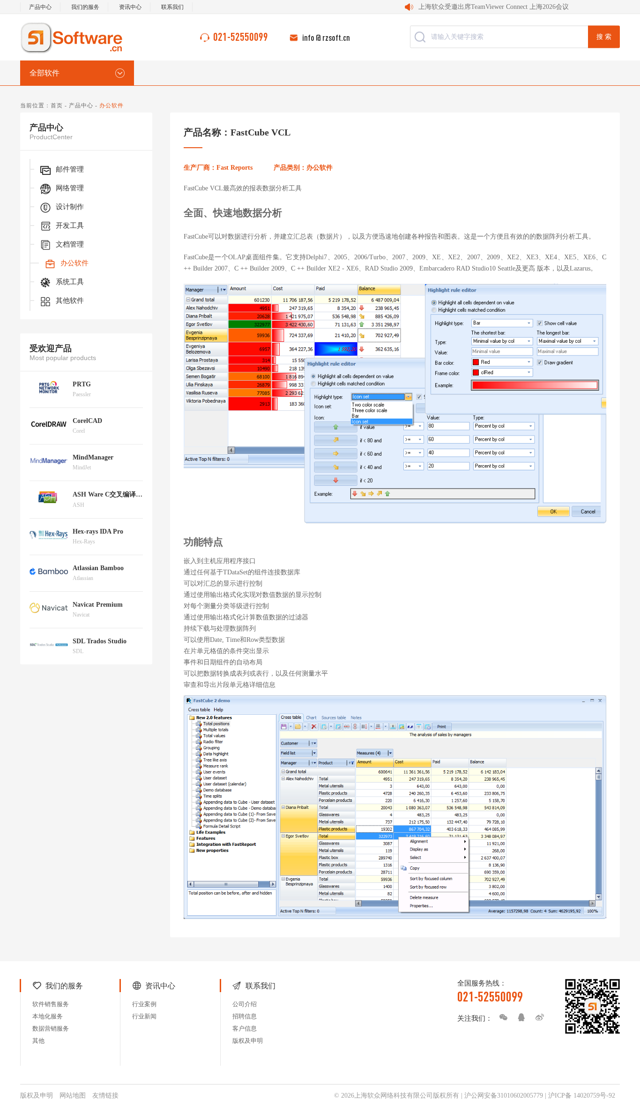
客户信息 (244, 1028)
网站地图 (73, 1095)
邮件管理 (70, 169)
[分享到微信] (501, 1017)
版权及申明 (247, 1040)
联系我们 (172, 7)
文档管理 (70, 244)
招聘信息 (244, 1016)
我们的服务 (85, 7)
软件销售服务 (50, 1004)
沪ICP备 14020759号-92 (581, 1095)
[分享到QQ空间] (519, 1017)
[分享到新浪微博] (537, 1017)
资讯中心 (130, 7)
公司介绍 (244, 1004)
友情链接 (105, 1095)
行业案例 (144, 1004)
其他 (38, 1040)
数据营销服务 (50, 1028)
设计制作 (70, 207)
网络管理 (70, 188)
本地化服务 (47, 1016)
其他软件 (70, 300)
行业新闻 (144, 1016)
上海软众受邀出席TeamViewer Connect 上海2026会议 (493, 6)
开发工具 (70, 225)
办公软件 (74, 263)
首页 (57, 105)
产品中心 (40, 7)
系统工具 (70, 282)
